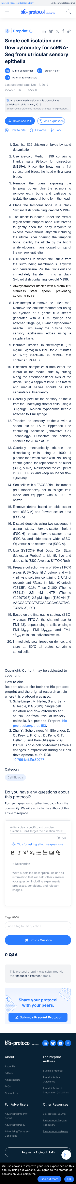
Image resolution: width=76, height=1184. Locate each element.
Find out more (49, 1179)
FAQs (8, 1086)
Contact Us (11, 1093)
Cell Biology (15, 777)
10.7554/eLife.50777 (28, 760)
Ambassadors (12, 1079)
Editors (9, 1073)
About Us (10, 1066)
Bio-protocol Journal (54, 1113)
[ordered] (45, 852)
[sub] (32, 852)
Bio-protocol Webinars (55, 1131)
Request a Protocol (28, 975)
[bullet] (39, 852)
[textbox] (38, 925)
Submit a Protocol (53, 1070)
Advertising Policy (15, 1124)
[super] (26, 852)
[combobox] (38, 925)
